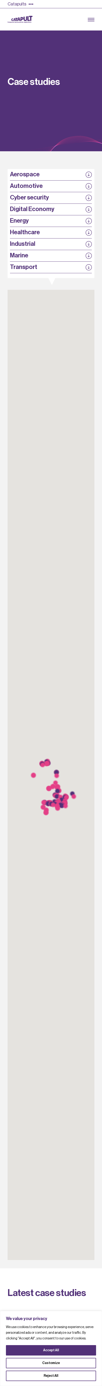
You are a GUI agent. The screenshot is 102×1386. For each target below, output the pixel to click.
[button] (42, 765)
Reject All (51, 1375)
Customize (51, 1363)
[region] (51, 1348)
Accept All (51, 1350)
